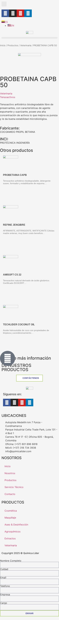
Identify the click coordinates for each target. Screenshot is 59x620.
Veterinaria (25, 45)
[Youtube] (20, 13)
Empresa (5, 594)
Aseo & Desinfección (16, 524)
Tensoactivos (7, 97)
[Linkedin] (28, 13)
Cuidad (4, 569)
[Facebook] (5, 13)
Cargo (3, 603)
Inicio (2, 45)
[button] (4, 4)
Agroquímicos (12, 531)
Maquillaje (10, 517)
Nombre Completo (10, 560)
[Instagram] (13, 13)
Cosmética (11, 510)
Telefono (5, 586)
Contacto (10, 494)
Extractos (10, 538)
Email (3, 577)
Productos (12, 45)
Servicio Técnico (14, 487)
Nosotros (10, 473)
